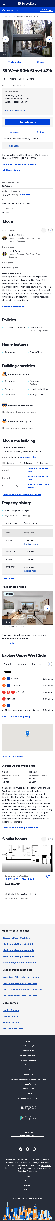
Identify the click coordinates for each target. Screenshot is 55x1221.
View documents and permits (38, 486)
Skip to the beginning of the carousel (27, 904)
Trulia (27, 1181)
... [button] (11, 16)
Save (42, 132)
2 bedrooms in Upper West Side (18, 950)
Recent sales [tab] (30, 523)
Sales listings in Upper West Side (19, 962)
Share (16, 132)
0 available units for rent (38, 478)
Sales (4, 16)
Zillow (27, 1176)
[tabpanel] (27, 554)
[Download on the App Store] (28, 1107)
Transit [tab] (7, 663)
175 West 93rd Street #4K (19, 879)
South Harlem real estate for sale (20, 995)
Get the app (46, 10)
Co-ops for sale (10, 1016)
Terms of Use (28, 1074)
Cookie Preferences (28, 1084)
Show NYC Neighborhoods (27, 1134)
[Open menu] (4, 3)
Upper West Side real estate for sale (21, 977)
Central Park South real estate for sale (22, 989)
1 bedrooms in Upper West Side (18, 944)
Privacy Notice (28, 1089)
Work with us (28, 1050)
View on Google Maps (13, 756)
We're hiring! (28, 1046)
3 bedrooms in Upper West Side (18, 956)
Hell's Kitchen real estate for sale (20, 983)
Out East (28, 1190)
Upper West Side (18, 85)
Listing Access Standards (28, 1098)
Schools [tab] (22, 663)
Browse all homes (28, 1060)
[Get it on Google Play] (28, 1118)
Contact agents (27, 122)
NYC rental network (28, 1055)
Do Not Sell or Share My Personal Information (28, 1079)
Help (28, 1070)
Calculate (25, 194)
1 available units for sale (38, 470)
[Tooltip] (29, 516)
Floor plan (16, 62)
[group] (27, 873)
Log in (11, 643)
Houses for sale (11, 1022)
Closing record (30, 544)
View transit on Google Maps (17, 716)
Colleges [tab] (36, 663)
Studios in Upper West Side (16, 937)
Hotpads (27, 1185)
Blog (28, 1041)
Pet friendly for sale (13, 1028)
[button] (50, 663)
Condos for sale (11, 1010)
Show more (8, 578)
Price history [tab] (10, 523)
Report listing (13, 169)
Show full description (13, 306)
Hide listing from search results (22, 164)
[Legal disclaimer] (17, 195)
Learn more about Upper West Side (20, 827)
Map (42, 62)
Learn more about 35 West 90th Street (22, 494)
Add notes (14, 145)
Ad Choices (28, 1093)
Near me (28, 1065)
